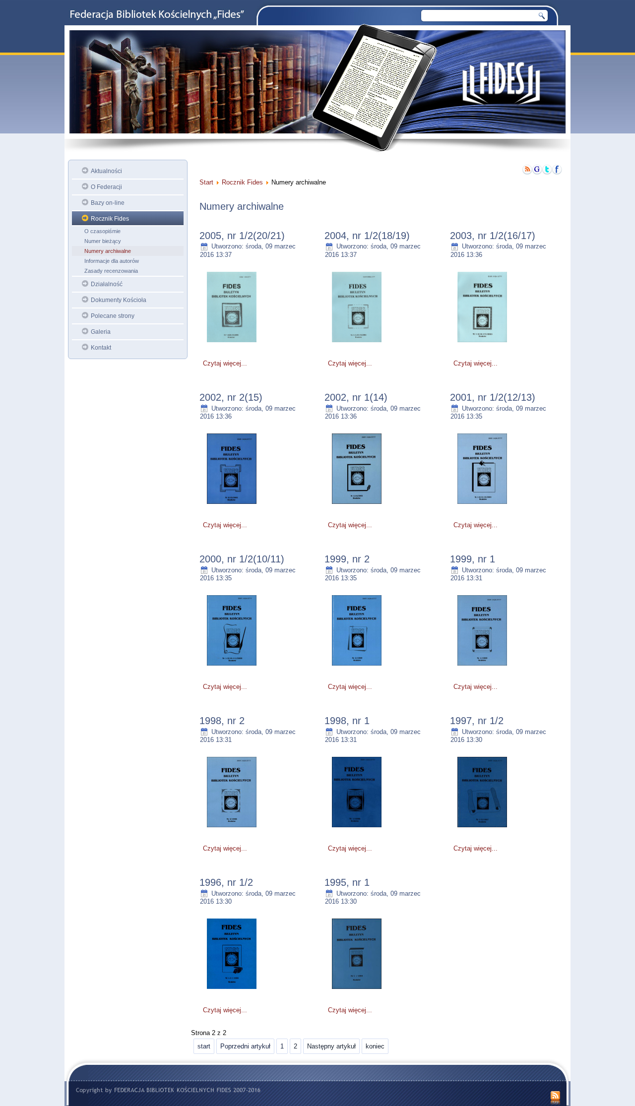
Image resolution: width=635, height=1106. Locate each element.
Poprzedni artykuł (245, 1046)
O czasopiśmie (102, 231)
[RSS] (555, 1098)
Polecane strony (112, 315)
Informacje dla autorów (111, 261)
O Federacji (106, 187)
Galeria (101, 331)
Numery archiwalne (107, 251)
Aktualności (106, 171)
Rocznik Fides (110, 218)
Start (206, 182)
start (203, 1046)
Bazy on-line (108, 202)
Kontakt (101, 347)
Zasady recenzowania (111, 271)
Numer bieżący (102, 241)
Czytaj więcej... (225, 363)
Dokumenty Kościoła (118, 300)
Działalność (107, 284)
